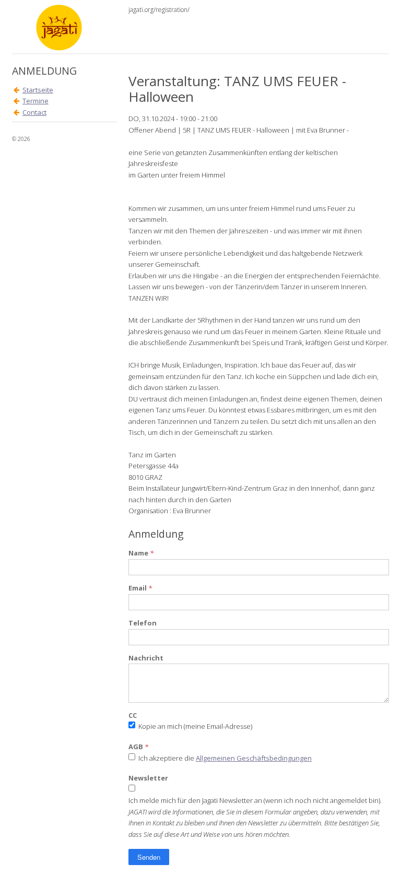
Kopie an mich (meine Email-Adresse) (195, 726)
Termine (35, 100)
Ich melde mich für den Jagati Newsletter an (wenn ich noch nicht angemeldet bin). (255, 800)
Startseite (37, 89)
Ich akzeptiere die (225, 758)
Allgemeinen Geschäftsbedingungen (254, 758)
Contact (34, 112)
